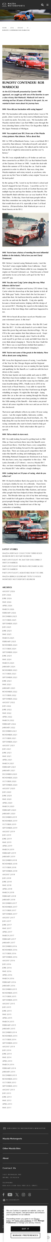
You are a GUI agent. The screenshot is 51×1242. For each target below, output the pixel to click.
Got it (25, 1229)
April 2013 (7, 1104)
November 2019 (9, 821)
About (5, 1158)
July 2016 (6, 964)
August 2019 (8, 831)
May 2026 (6, 602)
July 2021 (6, 749)
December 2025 (9, 616)
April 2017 (7, 932)
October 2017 (9, 910)
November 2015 (9, 993)
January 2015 (8, 1029)
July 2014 (6, 1050)
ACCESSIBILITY (12, 1200)
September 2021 (9, 742)
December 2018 (9, 860)
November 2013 (9, 1079)
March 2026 (8, 609)
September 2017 (9, 914)
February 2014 (9, 1068)
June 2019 (7, 839)
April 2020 (7, 803)
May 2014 (6, 1057)
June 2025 (7, 631)
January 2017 (8, 943)
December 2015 (9, 989)
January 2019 (8, 857)
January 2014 (8, 1072)
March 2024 (8, 663)
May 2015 (6, 1014)
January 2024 (8, 667)
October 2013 (9, 1082)
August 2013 (8, 1090)
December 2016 (9, 946)
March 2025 (8, 638)
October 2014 (9, 1039)
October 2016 (9, 953)
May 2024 (6, 659)
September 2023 (9, 677)
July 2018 (6, 878)
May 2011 (6, 1108)
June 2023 (7, 681)
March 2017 (8, 935)
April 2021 (7, 760)
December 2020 (9, 774)
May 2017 (6, 928)
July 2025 (6, 627)
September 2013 (9, 1086)
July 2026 (6, 595)
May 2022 (6, 713)
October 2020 (9, 781)
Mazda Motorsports (16, 5)
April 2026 (7, 606)
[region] (25, 1224)
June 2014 (7, 1054)
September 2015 (9, 1000)
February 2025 (9, 641)
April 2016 (7, 975)
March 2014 (8, 1064)
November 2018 (9, 864)
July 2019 (6, 835)
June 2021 (7, 753)
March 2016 (8, 978)
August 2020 (8, 788)
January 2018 (8, 900)
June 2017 (7, 925)
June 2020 (7, 796)
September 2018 (9, 871)
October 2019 (9, 824)
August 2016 (8, 960)
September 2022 (9, 699)
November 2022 (9, 692)
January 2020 (8, 814)
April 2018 (7, 889)
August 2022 (8, 702)
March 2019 (8, 849)
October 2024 (9, 649)
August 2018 (8, 874)
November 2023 (9, 670)
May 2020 (6, 799)
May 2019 (6, 842)
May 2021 (6, 756)
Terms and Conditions (23, 1221)
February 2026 (9, 613)
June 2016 (7, 968)
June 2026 (7, 598)
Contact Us (9, 1168)
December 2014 (9, 1032)
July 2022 (6, 706)
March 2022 (8, 720)
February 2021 (9, 767)
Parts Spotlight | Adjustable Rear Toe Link (22, 573)
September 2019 (9, 828)
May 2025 (6, 634)
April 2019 (7, 846)
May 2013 (6, 1100)
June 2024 (7, 656)
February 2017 (9, 939)
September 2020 (9, 785)
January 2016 (8, 986)
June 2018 (7, 882)
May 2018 (6, 885)
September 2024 (9, 652)
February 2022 (9, 724)
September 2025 (9, 624)
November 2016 (9, 950)
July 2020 (6, 792)
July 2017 (6, 921)
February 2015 (9, 1025)
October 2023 (9, 674)
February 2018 (9, 896)
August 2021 (8, 745)
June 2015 (7, 1011)
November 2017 (9, 907)
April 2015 (7, 1018)
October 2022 (9, 695)
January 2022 (8, 727)
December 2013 (9, 1075)
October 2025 (9, 620)
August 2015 (8, 1004)
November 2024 (9, 645)
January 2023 (8, 688)
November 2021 (9, 735)
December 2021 (9, 731)
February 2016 (9, 982)
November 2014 (9, 1036)
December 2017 (9, 903)
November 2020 (9, 778)
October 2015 (9, 996)
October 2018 (9, 867)
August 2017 (8, 918)
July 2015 (6, 1007)
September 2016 (9, 957)
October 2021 (9, 738)
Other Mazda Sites (12, 1148)
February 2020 (9, 810)
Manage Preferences (25, 1235)
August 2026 (8, 591)
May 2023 (6, 684)
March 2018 (8, 892)
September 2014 (9, 1043)
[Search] (42, 5)
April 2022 (7, 717)
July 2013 (6, 1093)
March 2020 (8, 806)
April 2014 (7, 1061)
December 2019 (9, 817)
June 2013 (7, 1097)
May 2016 (6, 971)
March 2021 (8, 763)
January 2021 (8, 770)
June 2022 (7, 710)
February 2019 (9, 853)
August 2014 (8, 1047)
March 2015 (8, 1022)
